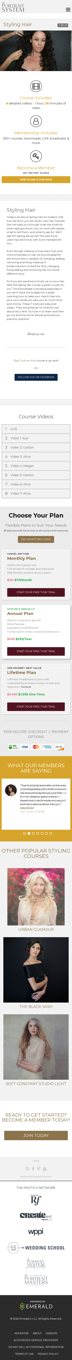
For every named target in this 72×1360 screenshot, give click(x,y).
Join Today (36, 1135)
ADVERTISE (22, 1333)
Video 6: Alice (18, 484)
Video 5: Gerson (20, 475)
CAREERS (51, 1333)
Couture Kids (27, 360)
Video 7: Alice (18, 493)
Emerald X (25, 1318)
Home (36, 1161)
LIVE (11, 429)
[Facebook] (33, 1168)
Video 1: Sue (17, 438)
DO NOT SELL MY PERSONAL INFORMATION (36, 1347)
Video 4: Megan (20, 466)
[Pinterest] (38, 1168)
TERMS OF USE (24, 1353)
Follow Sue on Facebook (36, 377)
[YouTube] (45, 1168)
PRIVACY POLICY (48, 1353)
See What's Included (36, 539)
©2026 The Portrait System (36, 1176)
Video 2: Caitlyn (20, 447)
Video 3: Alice (18, 456)
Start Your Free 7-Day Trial (36, 592)
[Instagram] (27, 1168)
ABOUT (37, 1333)
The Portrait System (13, 7)
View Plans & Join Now (36, 179)
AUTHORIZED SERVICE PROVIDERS (36, 1340)
